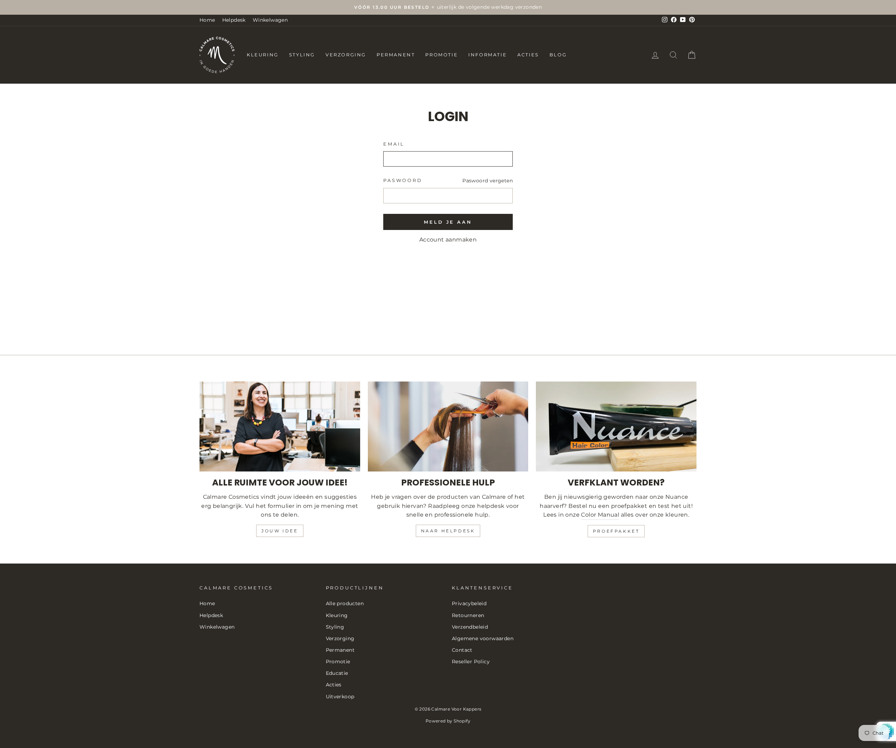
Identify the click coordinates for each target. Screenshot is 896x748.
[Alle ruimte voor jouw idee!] (280, 427)
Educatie (337, 673)
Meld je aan (448, 222)
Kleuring (263, 54)
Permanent (396, 54)
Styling (302, 54)
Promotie (441, 54)
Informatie (487, 54)
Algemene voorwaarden (482, 638)
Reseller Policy (471, 661)
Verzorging (346, 54)
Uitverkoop (340, 696)
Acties (528, 54)
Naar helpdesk (448, 530)
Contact (462, 650)
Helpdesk (234, 20)
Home (207, 20)
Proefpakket (616, 531)
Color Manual (600, 514)
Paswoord (402, 180)
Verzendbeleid (470, 627)
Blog (558, 54)
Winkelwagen (270, 20)
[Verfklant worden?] (616, 427)
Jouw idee (279, 530)
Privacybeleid (469, 603)
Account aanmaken (448, 239)
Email (394, 144)
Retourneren (468, 615)
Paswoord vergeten (487, 180)
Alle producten (345, 603)
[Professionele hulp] (448, 427)
